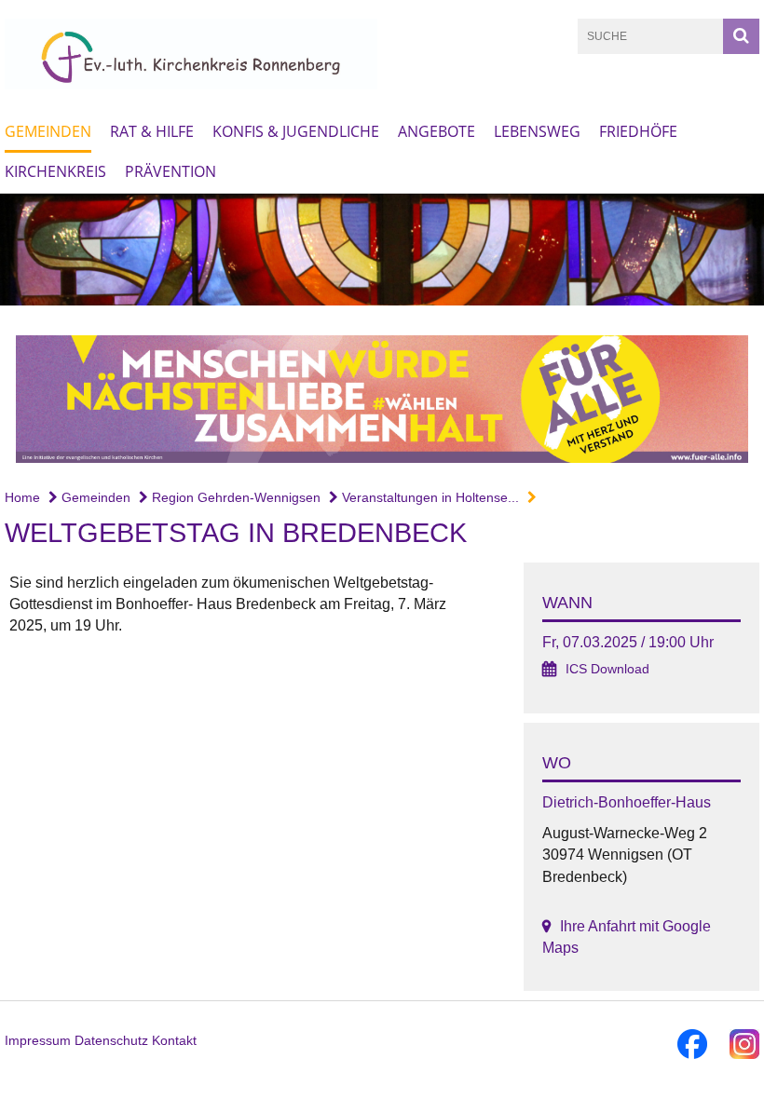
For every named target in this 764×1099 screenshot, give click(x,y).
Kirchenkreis (55, 171)
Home (22, 497)
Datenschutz (111, 1040)
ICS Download (607, 669)
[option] (382, 249)
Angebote (436, 131)
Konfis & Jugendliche (295, 131)
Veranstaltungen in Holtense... (428, 497)
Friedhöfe (638, 131)
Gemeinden (48, 131)
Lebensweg (537, 131)
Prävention (170, 171)
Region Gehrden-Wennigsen (234, 497)
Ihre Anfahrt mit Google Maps (626, 937)
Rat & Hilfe (152, 131)
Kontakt (174, 1040)
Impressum (38, 1040)
